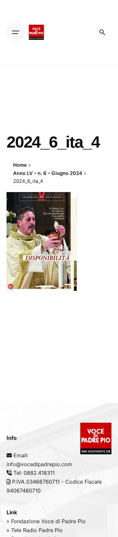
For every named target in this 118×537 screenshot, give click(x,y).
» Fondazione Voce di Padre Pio (46, 521)
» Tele (15, 530)
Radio (31, 530)
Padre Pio (51, 530)
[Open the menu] (16, 32)
